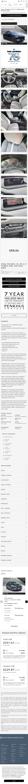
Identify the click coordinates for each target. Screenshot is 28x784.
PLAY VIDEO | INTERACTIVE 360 (9, 23)
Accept (14, 780)
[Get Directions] (21, 1)
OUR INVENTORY (4, 745)
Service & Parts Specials (13, 755)
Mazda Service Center (13, 760)
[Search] (24, 1)
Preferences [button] (19, 776)
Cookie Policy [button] (13, 775)
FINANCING (23, 744)
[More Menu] (1, 4)
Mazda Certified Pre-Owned (4, 757)
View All (3, 573)
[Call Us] (19, 1)
